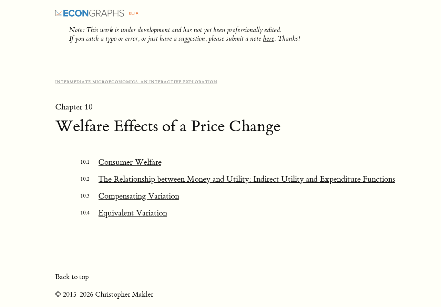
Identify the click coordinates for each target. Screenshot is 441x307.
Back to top (72, 276)
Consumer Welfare (130, 162)
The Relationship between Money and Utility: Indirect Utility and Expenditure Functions (246, 179)
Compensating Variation (138, 196)
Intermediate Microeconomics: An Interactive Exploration (136, 82)
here (268, 38)
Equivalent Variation (132, 213)
